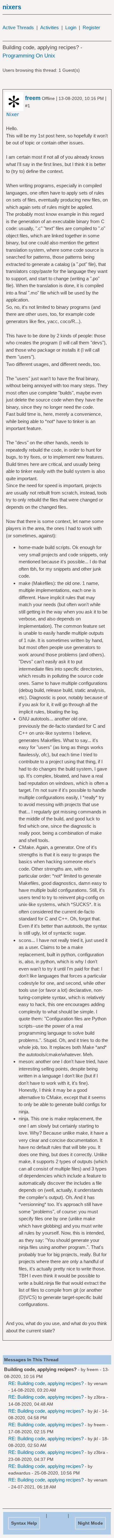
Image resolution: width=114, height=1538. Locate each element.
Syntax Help (24, 1523)
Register (91, 27)
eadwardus (19, 1472)
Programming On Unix (29, 56)
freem (33, 98)
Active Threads (18, 27)
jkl (96, 1411)
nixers (12, 6)
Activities (49, 27)
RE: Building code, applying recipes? (46, 1383)
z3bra (99, 1397)
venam (100, 1383)
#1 (27, 105)
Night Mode (90, 1523)
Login (70, 27)
